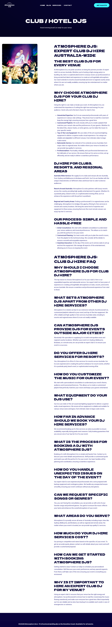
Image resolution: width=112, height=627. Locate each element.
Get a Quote (102, 5)
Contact (68, 5)
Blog (48, 5)
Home (42, 5)
